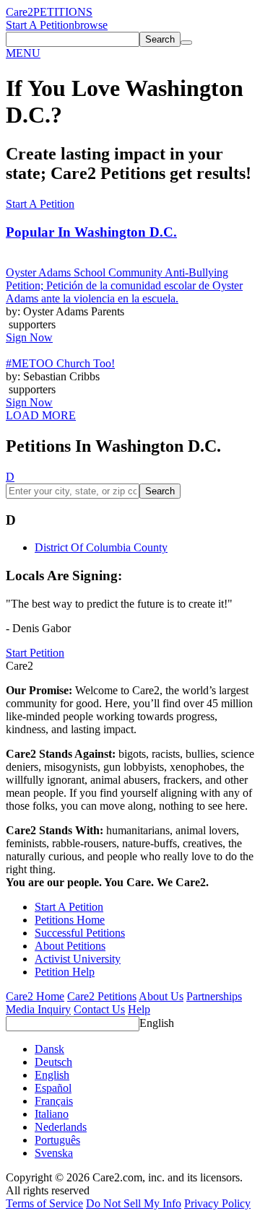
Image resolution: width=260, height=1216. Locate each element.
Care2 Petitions (101, 996)
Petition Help (65, 972)
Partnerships (214, 996)
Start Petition (35, 653)
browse (91, 25)
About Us (161, 996)
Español (53, 1088)
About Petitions (70, 946)
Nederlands (61, 1127)
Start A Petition (40, 25)
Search (160, 491)
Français (54, 1101)
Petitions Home (70, 920)
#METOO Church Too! (60, 363)
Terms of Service (44, 1203)
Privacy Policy (217, 1203)
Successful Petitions (80, 933)
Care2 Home (35, 996)
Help (139, 1009)
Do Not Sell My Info (133, 1203)
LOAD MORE (41, 415)
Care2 (19, 12)
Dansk (49, 1049)
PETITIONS (62, 12)
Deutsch (53, 1062)
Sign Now (29, 337)
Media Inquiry (38, 1009)
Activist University (78, 959)
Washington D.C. (91, 232)
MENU (23, 53)
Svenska (54, 1153)
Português (57, 1140)
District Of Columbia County (101, 547)
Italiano (52, 1114)
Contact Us (99, 1009)
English (156, 1023)
